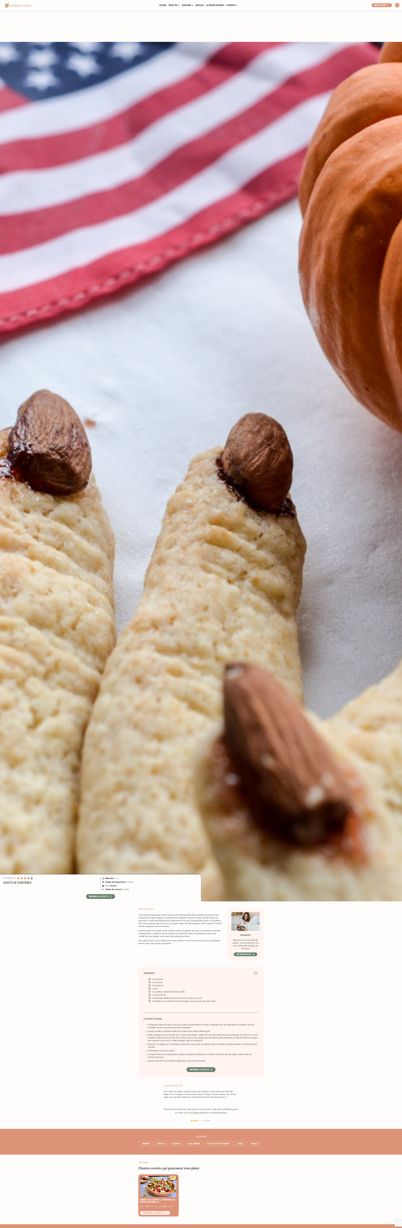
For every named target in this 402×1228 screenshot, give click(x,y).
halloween (194, 1143)
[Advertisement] (201, 26)
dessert (176, 1143)
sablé (240, 1143)
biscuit (161, 1143)
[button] (174, 5)
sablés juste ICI (220, 1097)
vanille (254, 1143)
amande (146, 1143)
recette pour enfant (218, 1143)
